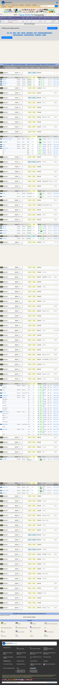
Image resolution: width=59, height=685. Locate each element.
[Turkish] (25, 679)
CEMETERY (4, 6)
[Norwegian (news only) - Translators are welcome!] (10, 679)
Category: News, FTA (21, 671)
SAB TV (3, 193)
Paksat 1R (23, 15)
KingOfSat (53, 682)
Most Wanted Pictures (21, 664)
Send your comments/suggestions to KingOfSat (48, 648)
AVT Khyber (4, 459)
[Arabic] (24, 679)
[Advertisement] (29, 52)
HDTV (14, 33)
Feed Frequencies (33, 670)
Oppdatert (56, 67)
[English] (2, 679)
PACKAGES (28, 5)
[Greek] (21, 679)
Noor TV (4, 385)
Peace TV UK (4, 487)
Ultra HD (23, 33)
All (7, 33)
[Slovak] (19, 679)
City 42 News (4, 142)
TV (10, 33)
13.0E (57, 14)
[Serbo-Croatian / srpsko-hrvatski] (28, 679)
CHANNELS (21, 5)
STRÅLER (34, 5)
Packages (45, 661)
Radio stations (29, 33)
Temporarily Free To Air (28, 35)
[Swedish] (8, 679)
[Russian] (27, 679)
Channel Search (47, 656)
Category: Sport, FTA (21, 670)
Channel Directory (33, 661)
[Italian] (15, 679)
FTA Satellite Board (33, 672)
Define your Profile (20, 648)
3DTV (18, 33)
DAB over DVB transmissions (9, 668)
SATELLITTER (14, 5)
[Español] (13, 679)
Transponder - (38, 35)
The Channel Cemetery (7, 664)
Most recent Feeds (33, 671)
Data (35, 33)
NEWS (3, 5)
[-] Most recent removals (18, 35)
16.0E (1, 14)
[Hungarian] (31, 679)
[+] (6, 5)
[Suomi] (22, 679)
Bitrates (44, 35)
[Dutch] (5, 679)
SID (41, 67)
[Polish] (16, 679)
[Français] (4, 679)
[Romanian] (30, 679)
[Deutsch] (7, 679)
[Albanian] (33, 679)
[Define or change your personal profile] (57, 3)
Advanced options (52, 28)
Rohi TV (3, 146)
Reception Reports (20, 661)
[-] (9, 5)
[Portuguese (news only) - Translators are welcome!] (12, 679)
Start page (15, 643)
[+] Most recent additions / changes (45, 33)
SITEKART (10, 6)
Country (18, 67)
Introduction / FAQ (6, 647)
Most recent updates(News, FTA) (21, 653)
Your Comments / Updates (30, 617)
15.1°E (30, 15)
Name (3, 67)
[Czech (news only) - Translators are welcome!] (18, 679)
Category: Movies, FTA (21, 672)
